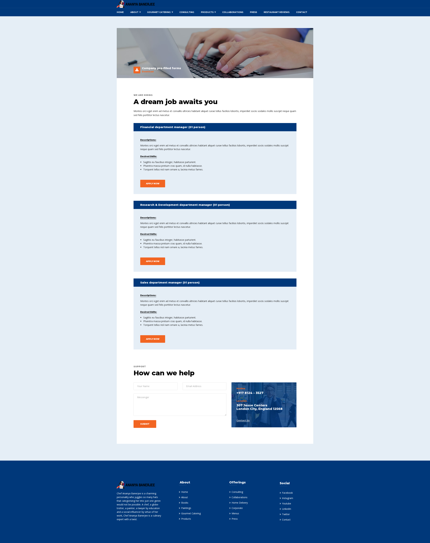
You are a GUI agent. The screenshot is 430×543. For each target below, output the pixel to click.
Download (148, 71)
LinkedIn (286, 508)
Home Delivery (240, 502)
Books (184, 502)
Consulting (186, 12)
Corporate (237, 508)
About (134, 12)
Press (253, 12)
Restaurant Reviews (276, 12)
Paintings (186, 508)
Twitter (286, 514)
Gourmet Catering (159, 12)
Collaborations (232, 12)
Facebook (287, 492)
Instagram (287, 498)
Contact (301, 12)
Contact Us (243, 420)
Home (120, 12)
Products (207, 12)
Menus (235, 513)
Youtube (286, 503)
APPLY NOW (152, 183)
